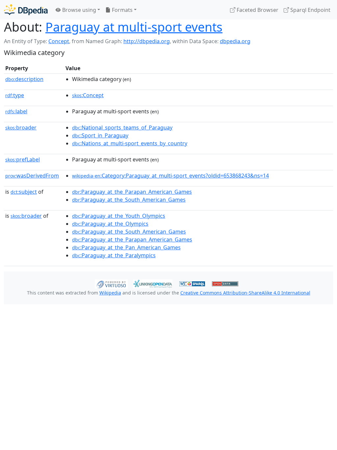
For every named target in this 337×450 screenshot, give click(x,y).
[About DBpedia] (26, 10)
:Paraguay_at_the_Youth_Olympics (118, 215)
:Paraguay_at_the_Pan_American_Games (126, 247)
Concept (58, 41)
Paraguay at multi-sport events (133, 26)
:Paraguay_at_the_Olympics (110, 223)
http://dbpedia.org (146, 41)
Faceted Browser (256, 10)
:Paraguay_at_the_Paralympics (114, 255)
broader (21, 127)
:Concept (88, 95)
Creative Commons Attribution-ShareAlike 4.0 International (245, 293)
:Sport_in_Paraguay (100, 135)
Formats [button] (122, 10)
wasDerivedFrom (32, 175)
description (24, 79)
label (16, 111)
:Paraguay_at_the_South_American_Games (129, 199)
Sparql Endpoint (309, 10)
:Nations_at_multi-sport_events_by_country (129, 143)
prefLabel (22, 159)
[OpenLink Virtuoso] (111, 283)
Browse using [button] (78, 10)
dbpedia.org (235, 41)
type (14, 95)
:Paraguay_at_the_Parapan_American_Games (132, 191)
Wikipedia (110, 293)
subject (24, 191)
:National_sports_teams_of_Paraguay (122, 127)
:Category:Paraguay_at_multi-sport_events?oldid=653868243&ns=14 (170, 175)
